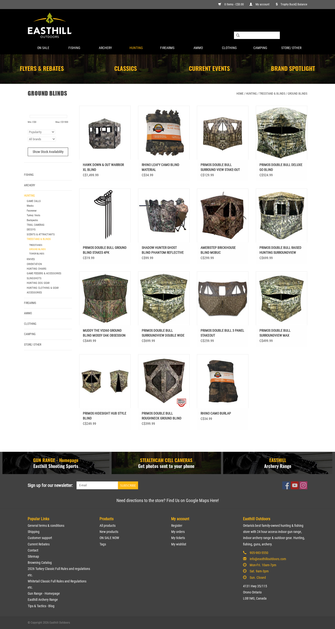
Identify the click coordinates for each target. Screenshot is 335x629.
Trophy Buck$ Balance (294, 4)
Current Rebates (39, 544)
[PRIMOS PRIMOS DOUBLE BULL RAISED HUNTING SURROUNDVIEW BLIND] (281, 215)
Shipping (33, 532)
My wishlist (178, 544)
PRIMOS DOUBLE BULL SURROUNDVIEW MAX (275, 332)
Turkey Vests (33, 215)
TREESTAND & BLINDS (272, 93)
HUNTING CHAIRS (36, 268)
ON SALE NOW (109, 538)
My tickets (178, 538)
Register (176, 526)
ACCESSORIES (34, 292)
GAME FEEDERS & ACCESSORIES (44, 273)
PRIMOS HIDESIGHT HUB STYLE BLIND (104, 415)
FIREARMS (167, 48)
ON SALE (43, 48)
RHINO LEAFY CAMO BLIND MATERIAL (160, 167)
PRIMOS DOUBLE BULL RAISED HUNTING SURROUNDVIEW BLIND (280, 250)
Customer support (40, 538)
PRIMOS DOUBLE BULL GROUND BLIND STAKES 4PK (105, 250)
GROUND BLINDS (297, 93)
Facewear (32, 210)
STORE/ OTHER (291, 48)
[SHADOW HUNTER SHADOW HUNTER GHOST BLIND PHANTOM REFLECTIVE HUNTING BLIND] (164, 215)
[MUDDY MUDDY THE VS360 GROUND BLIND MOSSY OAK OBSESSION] (105, 298)
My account (262, 4)
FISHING (74, 48)
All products (108, 526)
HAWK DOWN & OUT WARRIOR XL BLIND (103, 167)
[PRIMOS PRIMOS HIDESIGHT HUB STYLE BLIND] (105, 381)
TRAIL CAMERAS (35, 224)
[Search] (238, 35)
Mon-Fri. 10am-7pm (263, 565)
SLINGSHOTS (34, 278)
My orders (178, 532)
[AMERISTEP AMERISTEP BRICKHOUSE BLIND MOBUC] (222, 215)
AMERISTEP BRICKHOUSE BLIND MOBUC (218, 250)
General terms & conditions (46, 526)
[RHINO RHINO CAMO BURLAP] (222, 381)
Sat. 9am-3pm (259, 571)
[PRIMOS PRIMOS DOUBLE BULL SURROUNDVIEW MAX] (281, 298)
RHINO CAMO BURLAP (216, 413)
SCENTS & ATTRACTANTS (41, 234)
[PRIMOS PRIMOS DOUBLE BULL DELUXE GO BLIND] (281, 133)
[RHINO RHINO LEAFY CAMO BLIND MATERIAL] (164, 133)
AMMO (198, 48)
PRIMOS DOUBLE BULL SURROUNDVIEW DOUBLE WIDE (163, 332)
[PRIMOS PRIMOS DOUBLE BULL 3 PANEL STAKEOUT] (222, 298)
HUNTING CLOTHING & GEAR (43, 287)
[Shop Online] (167, 26)
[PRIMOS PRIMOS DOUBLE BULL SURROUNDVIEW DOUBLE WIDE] (164, 298)
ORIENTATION (34, 264)
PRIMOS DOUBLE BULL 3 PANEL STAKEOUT (222, 332)
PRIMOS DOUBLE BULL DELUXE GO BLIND (280, 167)
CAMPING (260, 48)
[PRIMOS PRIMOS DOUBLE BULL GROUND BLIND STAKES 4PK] (105, 215)
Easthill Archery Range (43, 600)
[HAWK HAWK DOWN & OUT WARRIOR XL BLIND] (105, 133)
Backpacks (32, 220)
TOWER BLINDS (36, 253)
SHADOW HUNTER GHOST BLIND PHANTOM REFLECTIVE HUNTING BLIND (163, 250)
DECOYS (31, 229)
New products (109, 532)
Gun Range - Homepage (44, 593)
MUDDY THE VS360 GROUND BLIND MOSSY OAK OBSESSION (104, 332)
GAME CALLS (34, 201)
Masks (30, 205)
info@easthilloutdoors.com (268, 559)
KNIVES (31, 259)
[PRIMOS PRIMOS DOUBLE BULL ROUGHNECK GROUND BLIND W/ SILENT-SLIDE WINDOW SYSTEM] (164, 381)
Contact (33, 550)
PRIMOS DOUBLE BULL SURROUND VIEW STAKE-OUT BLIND (220, 167)
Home (240, 93)
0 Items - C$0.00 (234, 4)
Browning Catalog (40, 563)
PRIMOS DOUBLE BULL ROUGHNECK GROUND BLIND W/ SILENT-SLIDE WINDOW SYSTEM (161, 416)
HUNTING (136, 48)
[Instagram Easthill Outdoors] (303, 485)
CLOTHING (229, 48)
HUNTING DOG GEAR (38, 283)
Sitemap (33, 556)
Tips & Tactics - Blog (41, 606)
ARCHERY (105, 48)
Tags (103, 544)
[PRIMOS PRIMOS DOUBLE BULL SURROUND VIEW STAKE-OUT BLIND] (222, 133)
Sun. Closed (258, 577)
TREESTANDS (35, 245)
